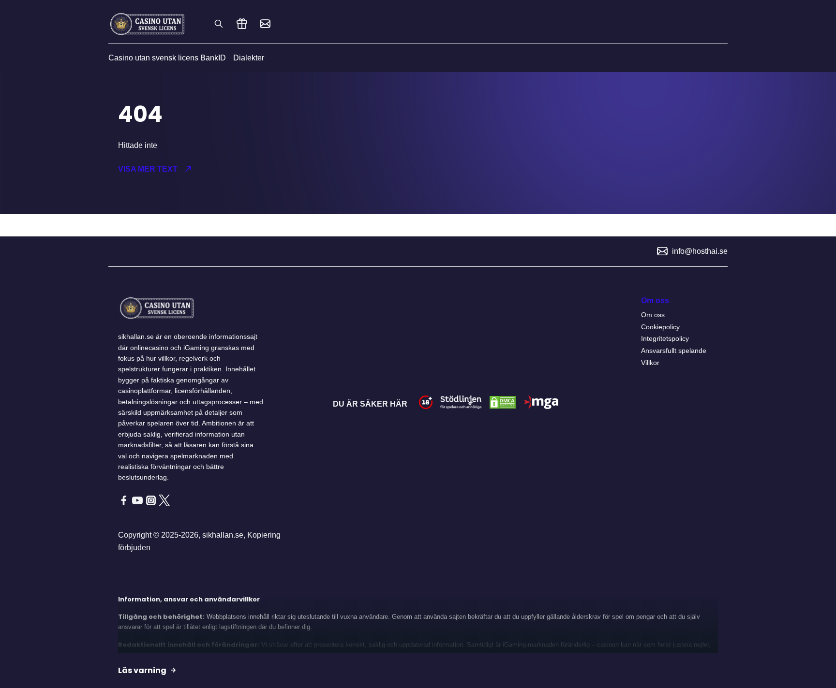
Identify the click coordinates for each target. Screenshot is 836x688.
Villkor (650, 362)
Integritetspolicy (665, 338)
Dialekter (248, 58)
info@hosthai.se (700, 251)
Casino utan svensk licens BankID (167, 58)
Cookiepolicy (660, 327)
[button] (259, 169)
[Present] (242, 23)
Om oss (653, 315)
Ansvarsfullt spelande (673, 350)
